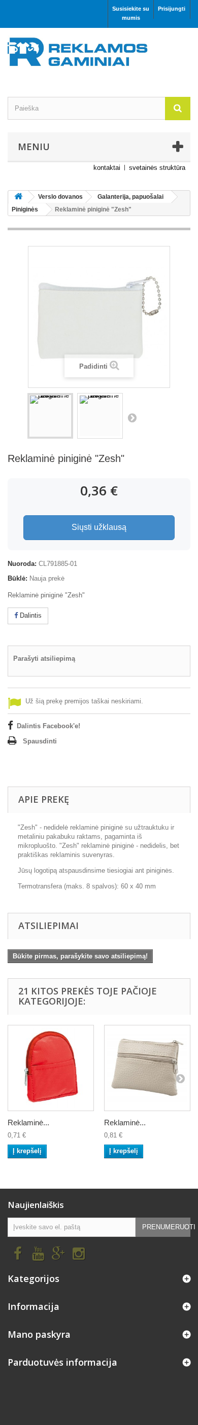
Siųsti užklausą (99, 527)
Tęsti (132, 417)
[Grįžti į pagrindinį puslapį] (18, 197)
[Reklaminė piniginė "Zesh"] (50, 416)
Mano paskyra (39, 1334)
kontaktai (106, 167)
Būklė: (17, 578)
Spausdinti (40, 741)
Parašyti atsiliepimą (44, 658)
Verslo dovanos (60, 196)
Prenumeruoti (166, 1227)
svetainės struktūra (157, 167)
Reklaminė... (28, 1122)
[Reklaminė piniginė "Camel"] (147, 1068)
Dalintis (30, 615)
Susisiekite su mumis (130, 13)
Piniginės (25, 209)
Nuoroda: (22, 563)
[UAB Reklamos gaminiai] (99, 54)
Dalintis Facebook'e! (48, 726)
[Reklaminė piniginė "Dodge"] (51, 1068)
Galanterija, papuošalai (130, 196)
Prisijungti (171, 9)
